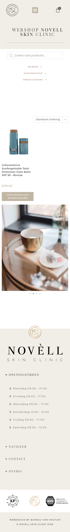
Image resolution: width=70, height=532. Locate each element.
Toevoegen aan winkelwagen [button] (18, 196)
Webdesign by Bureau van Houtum (35, 520)
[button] (35, 10)
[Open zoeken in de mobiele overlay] (35, 55)
